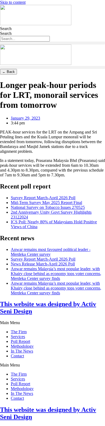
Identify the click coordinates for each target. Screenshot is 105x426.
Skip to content (13, 2)
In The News (22, 351)
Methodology (22, 346)
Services (18, 336)
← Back (8, 72)
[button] (52, 43)
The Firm (19, 331)
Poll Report (20, 341)
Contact (17, 356)
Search (6, 28)
